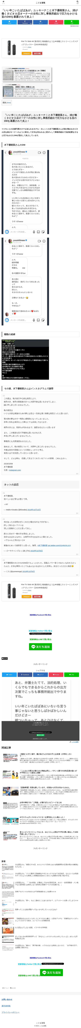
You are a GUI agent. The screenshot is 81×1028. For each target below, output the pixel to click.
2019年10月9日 (37, 551)
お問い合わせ (7, 999)
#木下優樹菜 (43, 545)
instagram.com (15, 470)
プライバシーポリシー (10, 1012)
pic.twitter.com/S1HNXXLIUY (59, 545)
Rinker (29, 47)
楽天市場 (37, 53)
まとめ (5, 658)
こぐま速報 (40, 3)
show (8, 102)
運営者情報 (6, 1006)
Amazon (26, 53)
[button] (75, 503)
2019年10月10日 (34, 510)
